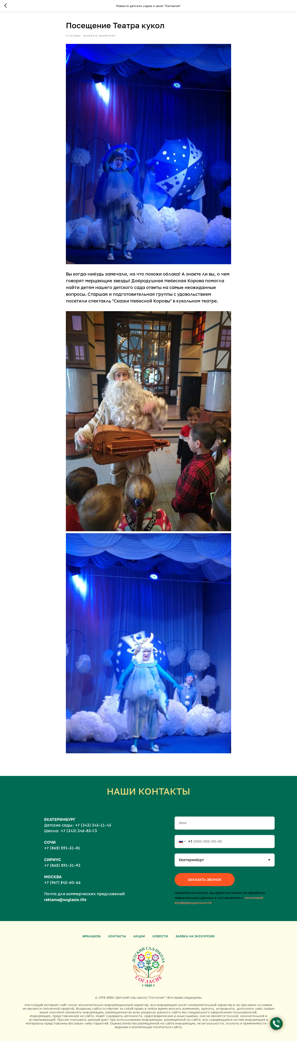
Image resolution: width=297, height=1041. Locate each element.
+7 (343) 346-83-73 (79, 830)
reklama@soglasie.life (65, 899)
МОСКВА (53, 876)
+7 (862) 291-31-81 (62, 848)
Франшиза (91, 936)
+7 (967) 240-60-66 (62, 882)
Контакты (117, 936)
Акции (139, 936)
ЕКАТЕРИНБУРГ (59, 819)
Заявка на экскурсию (195, 936)
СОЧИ (50, 842)
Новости (160, 936)
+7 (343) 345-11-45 (93, 825)
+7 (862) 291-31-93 (62, 865)
